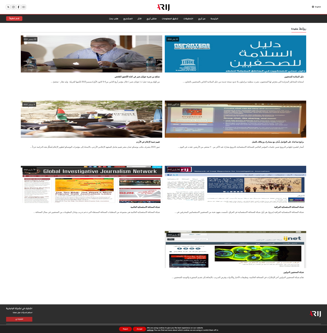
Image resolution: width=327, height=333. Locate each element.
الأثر (140, 19)
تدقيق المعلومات (170, 19)
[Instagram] (13, 7)
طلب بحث (113, 19)
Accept (139, 329)
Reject (125, 329)
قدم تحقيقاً (14, 19)
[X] (8, 7)
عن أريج (202, 19)
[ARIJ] (315, 314)
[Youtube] (23, 7)
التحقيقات (188, 19)
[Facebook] (18, 7)
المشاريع (128, 19)
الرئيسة (214, 19)
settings (150, 330)
